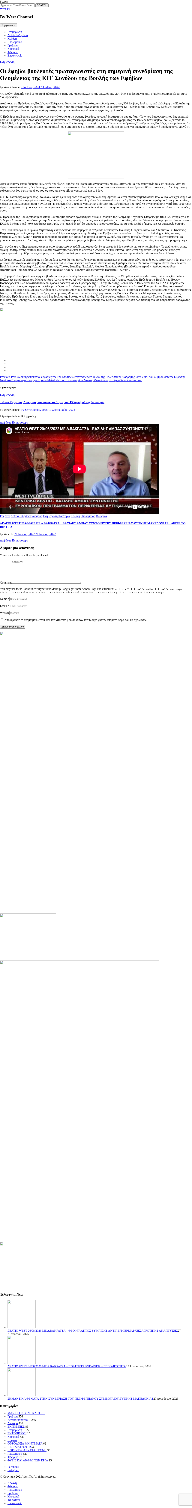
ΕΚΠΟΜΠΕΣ (16, 1426)
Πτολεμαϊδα (15, 42)
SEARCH (42, 5)
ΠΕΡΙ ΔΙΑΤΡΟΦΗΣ (20, 1446)
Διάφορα (37, 516)
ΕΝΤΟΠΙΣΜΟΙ (17, 1433)
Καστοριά (13, 48)
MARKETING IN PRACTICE (26, 1413)
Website (4, 612)
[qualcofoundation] (96, 177)
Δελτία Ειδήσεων (18, 35)
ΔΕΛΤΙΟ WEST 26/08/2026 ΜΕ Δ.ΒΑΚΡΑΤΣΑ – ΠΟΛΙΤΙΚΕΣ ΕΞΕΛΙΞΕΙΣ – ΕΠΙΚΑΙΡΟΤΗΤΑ (67, 1366)
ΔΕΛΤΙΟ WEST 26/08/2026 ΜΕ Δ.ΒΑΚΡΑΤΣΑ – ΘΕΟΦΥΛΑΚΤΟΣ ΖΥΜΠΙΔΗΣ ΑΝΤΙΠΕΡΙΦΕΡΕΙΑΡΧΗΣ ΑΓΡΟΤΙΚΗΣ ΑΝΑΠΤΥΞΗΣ (93, 1330)
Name (3, 598)
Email (3, 605)
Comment (6, 582)
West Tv (5, 9)
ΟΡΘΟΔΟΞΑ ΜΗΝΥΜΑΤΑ (25, 1443)
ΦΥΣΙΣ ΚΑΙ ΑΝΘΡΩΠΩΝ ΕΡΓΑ (28, 1460)
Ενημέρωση (15, 31)
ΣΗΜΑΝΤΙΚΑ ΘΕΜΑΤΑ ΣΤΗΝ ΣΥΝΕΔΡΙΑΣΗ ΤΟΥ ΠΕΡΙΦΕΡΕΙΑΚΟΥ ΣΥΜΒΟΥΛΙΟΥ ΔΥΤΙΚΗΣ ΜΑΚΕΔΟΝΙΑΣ (80, 1398)
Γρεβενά (13, 45)
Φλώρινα (13, 52)
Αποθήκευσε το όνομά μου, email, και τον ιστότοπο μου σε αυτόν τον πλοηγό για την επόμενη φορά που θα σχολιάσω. (75, 619)
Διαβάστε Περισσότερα (14, 422)
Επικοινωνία (15, 55)
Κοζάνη (12, 38)
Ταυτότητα (14, 1499)
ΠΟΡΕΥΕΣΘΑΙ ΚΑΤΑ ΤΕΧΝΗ (27, 1450)
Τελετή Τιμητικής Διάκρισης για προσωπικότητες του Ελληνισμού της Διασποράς (52, 402)
